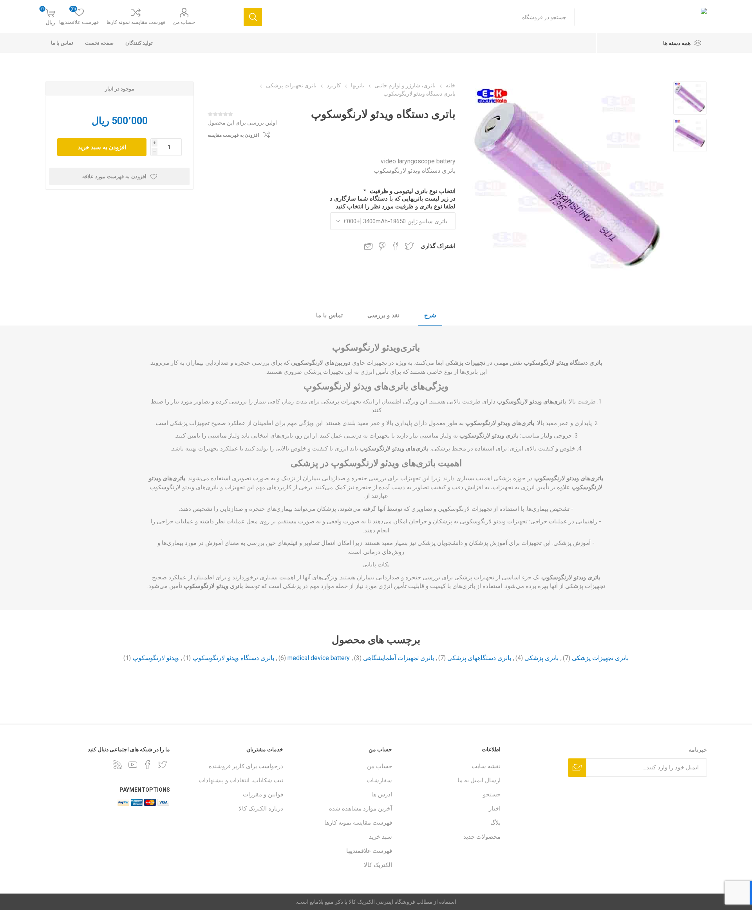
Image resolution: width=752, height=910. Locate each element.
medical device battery (318, 658)
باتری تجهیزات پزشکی (600, 658)
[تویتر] (162, 764)
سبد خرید (380, 836)
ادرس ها (381, 794)
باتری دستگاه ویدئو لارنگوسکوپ (233, 658)
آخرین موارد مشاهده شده (360, 808)
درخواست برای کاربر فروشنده (246, 766)
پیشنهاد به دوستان (368, 246)
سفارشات (379, 780)
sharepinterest (382, 246)
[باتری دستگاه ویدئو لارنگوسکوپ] (690, 98)
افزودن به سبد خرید (102, 147)
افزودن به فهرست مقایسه (233, 135)
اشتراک (577, 767)
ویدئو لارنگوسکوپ (155, 658)
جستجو (492, 794)
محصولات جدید (482, 836)
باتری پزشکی (541, 658)
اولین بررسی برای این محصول (242, 122)
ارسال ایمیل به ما (479, 780)
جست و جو (253, 17)
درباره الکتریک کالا (261, 808)
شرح (430, 315)
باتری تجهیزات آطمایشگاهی (398, 658)
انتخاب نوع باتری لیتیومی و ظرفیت (412, 191)
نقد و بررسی (383, 315)
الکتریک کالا (378, 864)
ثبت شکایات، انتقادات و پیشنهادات (241, 780)
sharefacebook (395, 246)
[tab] (430, 316)
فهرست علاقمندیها (369, 850)
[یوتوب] (133, 764)
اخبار (495, 808)
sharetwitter (409, 246)
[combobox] (418, 17)
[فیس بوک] (147, 764)
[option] (690, 98)
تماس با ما (329, 315)
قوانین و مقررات (263, 794)
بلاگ (495, 822)
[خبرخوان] (118, 764)
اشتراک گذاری (438, 246)
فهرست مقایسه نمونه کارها (136, 22)
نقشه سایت (486, 766)
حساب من (184, 22)
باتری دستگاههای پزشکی (479, 658)
